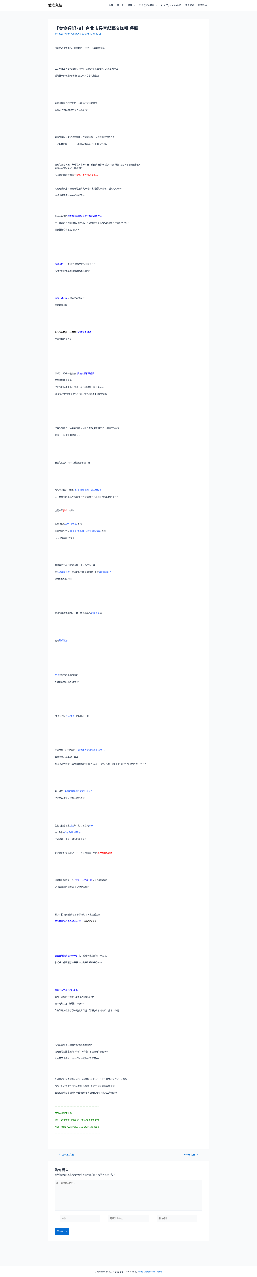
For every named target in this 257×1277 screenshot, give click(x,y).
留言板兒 (189, 5)
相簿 (130, 5)
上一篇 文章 (66, 1155)
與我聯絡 (202, 5)
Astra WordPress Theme (150, 1271)
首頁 (111, 5)
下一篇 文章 (190, 1155)
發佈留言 (59, 33)
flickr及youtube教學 (171, 5)
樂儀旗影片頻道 (146, 5)
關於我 (120, 5)
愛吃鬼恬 (55, 5)
